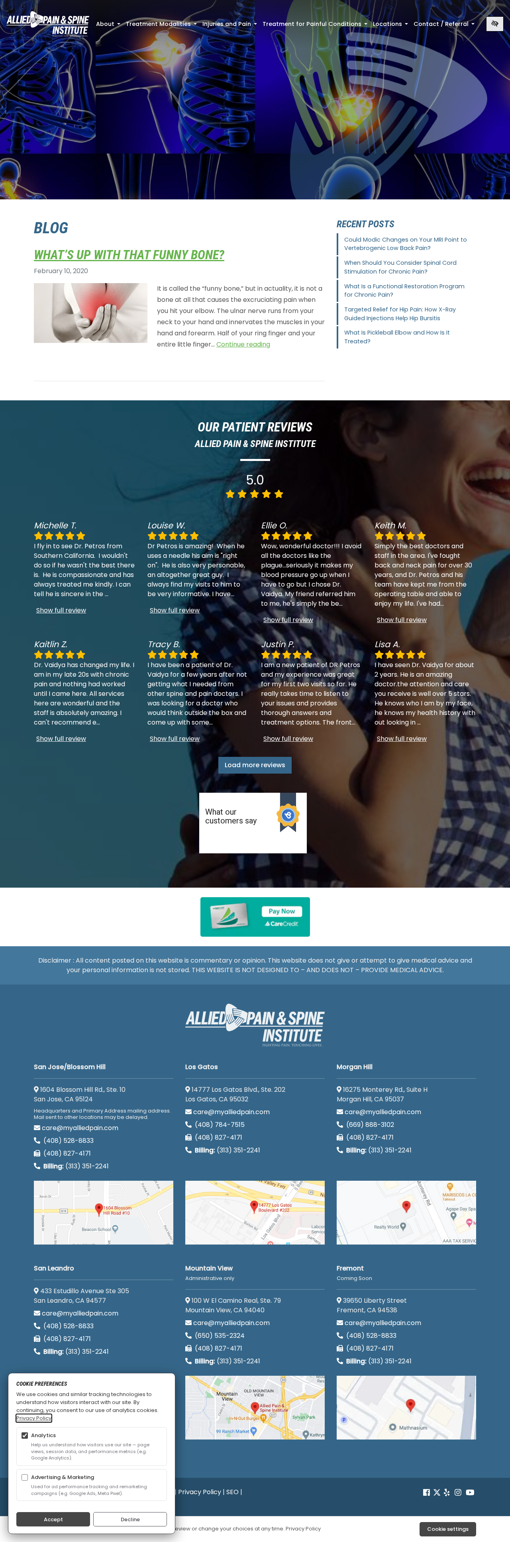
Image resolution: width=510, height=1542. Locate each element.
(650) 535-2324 (219, 1335)
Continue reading (243, 344)
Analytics (43, 1435)
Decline (130, 1519)
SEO (232, 1492)
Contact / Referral (445, 26)
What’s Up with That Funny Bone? (129, 254)
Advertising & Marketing (62, 1477)
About (109, 26)
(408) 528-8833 (68, 1140)
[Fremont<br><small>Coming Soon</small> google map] (406, 1408)
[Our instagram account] (458, 1492)
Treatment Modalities (162, 26)
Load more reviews (255, 765)
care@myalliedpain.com (80, 1127)
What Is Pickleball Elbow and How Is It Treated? (397, 337)
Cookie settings (448, 1529)
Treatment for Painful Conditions (316, 26)
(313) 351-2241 (76, 1166)
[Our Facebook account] (427, 1492)
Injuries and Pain (230, 26)
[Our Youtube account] (470, 1492)
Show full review (61, 610)
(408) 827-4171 (66, 1153)
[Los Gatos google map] (255, 1213)
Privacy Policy (199, 1492)
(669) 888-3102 (369, 1124)
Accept (53, 1519)
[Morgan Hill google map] (406, 1213)
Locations (391, 26)
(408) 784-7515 (219, 1124)
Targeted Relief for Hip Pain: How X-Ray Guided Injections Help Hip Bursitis (400, 313)
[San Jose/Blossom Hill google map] (103, 1213)
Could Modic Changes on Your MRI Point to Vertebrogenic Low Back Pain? (405, 244)
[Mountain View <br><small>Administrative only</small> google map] (255, 1408)
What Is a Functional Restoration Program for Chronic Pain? (404, 290)
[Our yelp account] (446, 1492)
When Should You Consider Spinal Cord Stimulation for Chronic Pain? (400, 267)
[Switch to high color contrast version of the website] (495, 24)
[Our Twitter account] (437, 1492)
